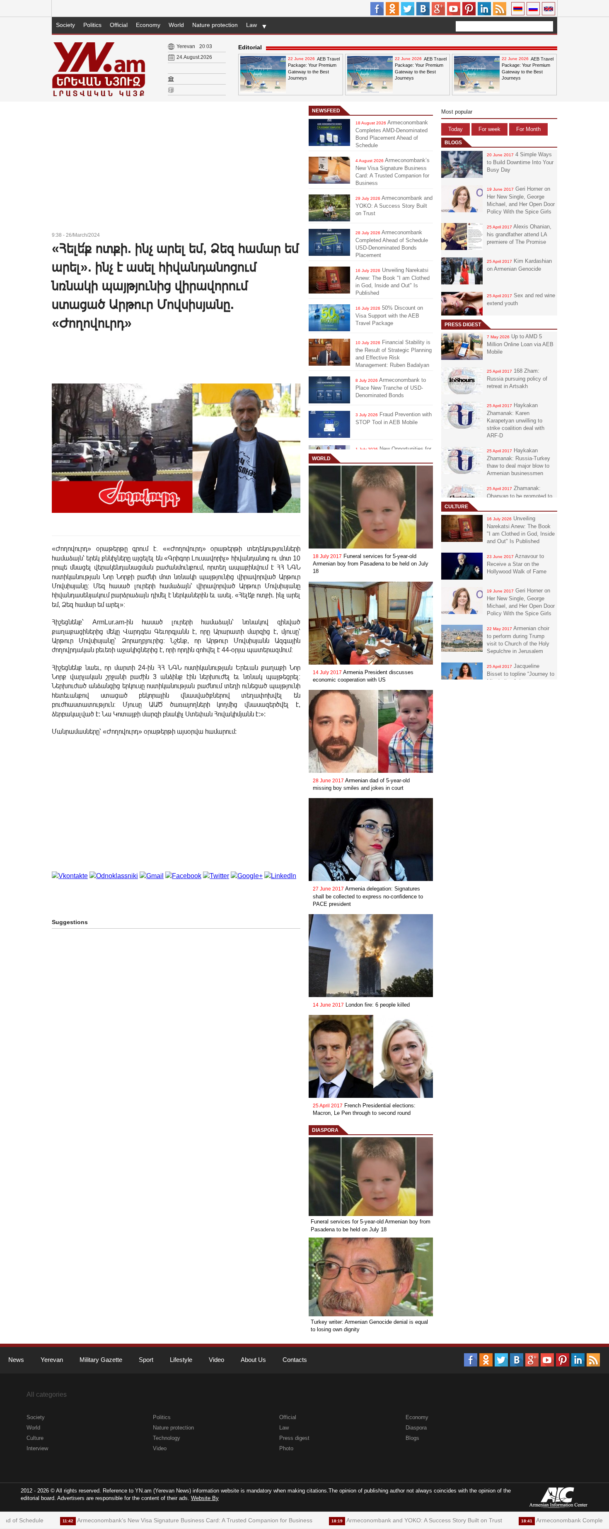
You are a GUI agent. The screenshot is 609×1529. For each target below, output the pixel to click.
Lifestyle (181, 1359)
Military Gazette (101, 1359)
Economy (148, 25)
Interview (37, 1448)
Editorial (250, 47)
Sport (146, 1359)
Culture (456, 507)
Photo (286, 1448)
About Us (253, 1359)
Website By (205, 1498)
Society (65, 25)
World (176, 25)
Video (216, 1359)
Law (251, 25)
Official (119, 25)
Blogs (453, 143)
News (16, 1359)
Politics (92, 25)
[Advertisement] (176, 168)
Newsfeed (326, 111)
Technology (166, 1438)
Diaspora (325, 1130)
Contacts (295, 1359)
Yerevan (52, 1359)
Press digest (463, 325)
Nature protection (215, 25)
